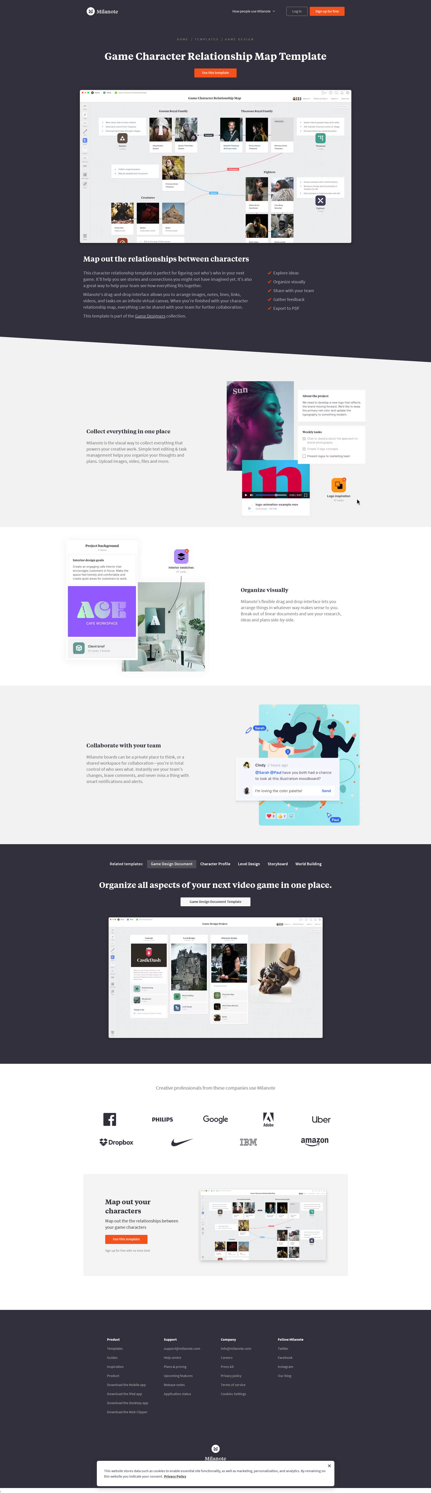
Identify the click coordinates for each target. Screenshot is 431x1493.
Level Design (249, 863)
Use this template (215, 72)
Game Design (239, 39)
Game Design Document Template (215, 901)
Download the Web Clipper (127, 1412)
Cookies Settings (233, 1393)
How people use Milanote (251, 11)
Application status (177, 1393)
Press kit (227, 1366)
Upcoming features (178, 1375)
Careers (227, 1357)
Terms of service (233, 1384)
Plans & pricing (175, 1366)
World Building (308, 863)
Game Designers (150, 316)
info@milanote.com (236, 1348)
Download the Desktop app (127, 1403)
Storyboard (278, 863)
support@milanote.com (182, 1348)
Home (183, 39)
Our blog (284, 1375)
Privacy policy (231, 1375)
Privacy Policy (175, 1476)
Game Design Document (172, 863)
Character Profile (215, 863)
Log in (297, 11)
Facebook (285, 1357)
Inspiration (115, 1366)
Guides (112, 1357)
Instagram (285, 1366)
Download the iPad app (124, 1393)
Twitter (283, 1348)
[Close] (329, 1466)
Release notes (174, 1384)
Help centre (172, 1357)
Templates (207, 39)
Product (113, 1375)
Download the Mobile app (126, 1384)
